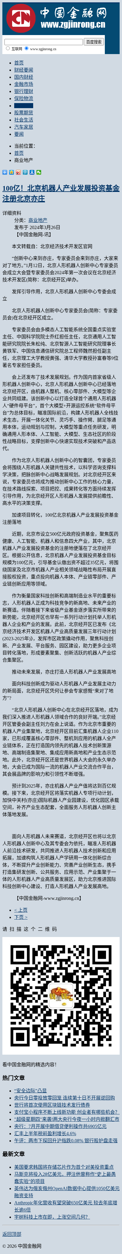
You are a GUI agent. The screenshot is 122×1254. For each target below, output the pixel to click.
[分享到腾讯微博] (25, 172)
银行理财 (23, 91)
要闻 (19, 134)
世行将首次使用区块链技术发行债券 (52, 1105)
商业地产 (23, 105)
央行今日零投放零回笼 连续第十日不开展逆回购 (64, 1097)
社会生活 (23, 119)
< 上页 (21, 910)
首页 (19, 62)
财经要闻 (23, 69)
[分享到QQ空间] (11, 172)
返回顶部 (11, 1234)
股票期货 (23, 112)
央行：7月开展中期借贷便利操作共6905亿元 (60, 1126)
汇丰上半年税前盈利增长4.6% (45, 1133)
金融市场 (23, 84)
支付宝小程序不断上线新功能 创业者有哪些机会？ (67, 1112)
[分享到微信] (38, 172)
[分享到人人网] (32, 172)
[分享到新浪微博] (18, 172)
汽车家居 (23, 127)
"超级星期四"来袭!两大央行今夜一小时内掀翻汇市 (66, 1119)
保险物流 (23, 98)
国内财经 (23, 77)
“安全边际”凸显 (30, 1090)
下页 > (21, 917)
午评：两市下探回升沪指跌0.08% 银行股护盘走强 (66, 1140)
